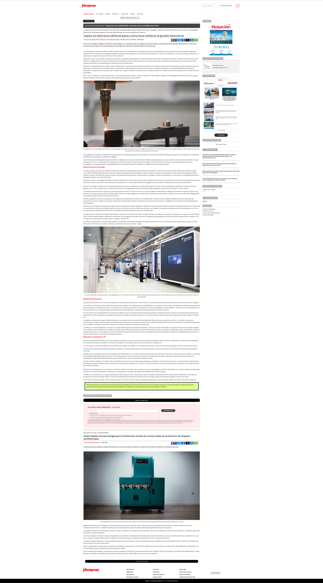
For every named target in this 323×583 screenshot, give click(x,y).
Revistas (139, 14)
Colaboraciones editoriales (187, 577)
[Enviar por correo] (179, 40)
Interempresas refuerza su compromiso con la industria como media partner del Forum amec (220, 179)
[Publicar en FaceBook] (183, 40)
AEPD (160, 423)
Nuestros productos (158, 574)
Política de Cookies (185, 574)
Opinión (107, 14)
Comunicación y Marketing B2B (211, 213)
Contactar (156, 569)
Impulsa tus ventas (208, 211)
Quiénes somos (157, 577)
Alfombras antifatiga (220, 67)
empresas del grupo (140, 421)
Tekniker (101, 44)
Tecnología (124, 14)
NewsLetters (130, 574)
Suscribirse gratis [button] (226, 5)
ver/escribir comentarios (141, 561)
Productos (115, 14)
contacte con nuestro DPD (110, 423)
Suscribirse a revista (132, 577)
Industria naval (88, 14)
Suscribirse (221, 135)
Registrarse (129, 572)
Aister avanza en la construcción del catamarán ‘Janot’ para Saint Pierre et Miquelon (221, 172)
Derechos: (160, 421)
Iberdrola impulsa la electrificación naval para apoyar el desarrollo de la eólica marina (220, 164)
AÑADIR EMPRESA (215, 573)
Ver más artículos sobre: (94, 26)
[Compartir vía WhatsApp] (196, 40)
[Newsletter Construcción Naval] (221, 103)
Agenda (132, 14)
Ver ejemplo (116, 407)
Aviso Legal (101, 419)
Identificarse (130, 569)
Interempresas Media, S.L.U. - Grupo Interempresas (164, 581)
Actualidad (99, 14)
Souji (84, 525)
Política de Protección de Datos (113, 419)
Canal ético (156, 572)
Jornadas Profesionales (209, 209)
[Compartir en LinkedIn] (192, 40)
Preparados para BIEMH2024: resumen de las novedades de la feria (132, 26)
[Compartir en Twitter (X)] (188, 40)
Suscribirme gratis (168, 410)
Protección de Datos (185, 572)
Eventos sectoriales (208, 215)
